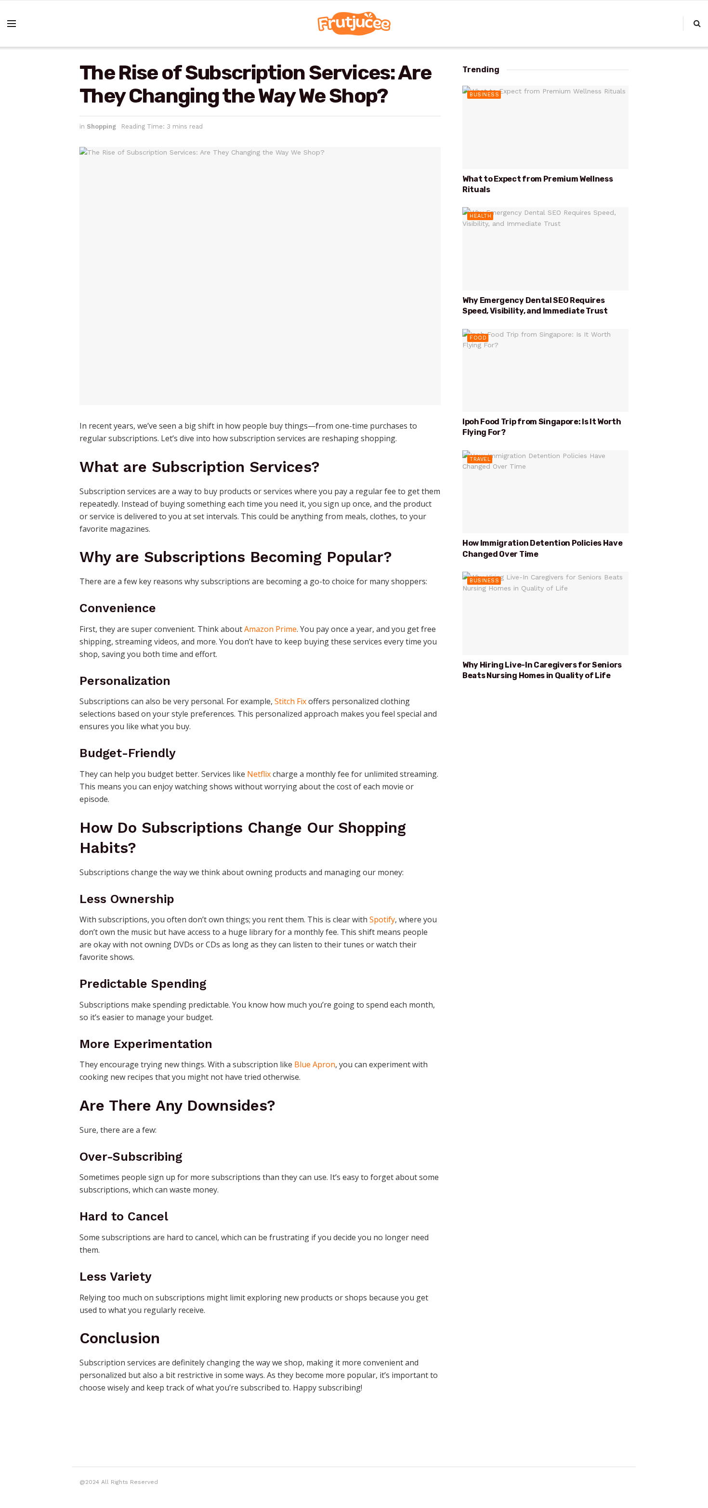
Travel (480, 459)
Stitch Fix (290, 701)
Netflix (259, 774)
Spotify (382, 919)
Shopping (101, 126)
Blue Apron (314, 1064)
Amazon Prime (270, 629)
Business (484, 95)
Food (478, 338)
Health (480, 216)
